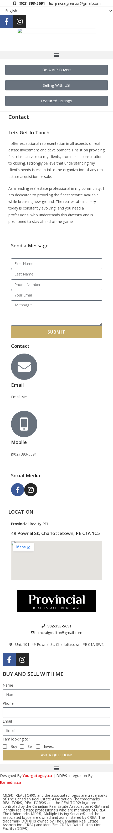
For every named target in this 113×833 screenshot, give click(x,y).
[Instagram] (19, 21)
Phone (8, 703)
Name (8, 685)
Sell (30, 746)
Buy (14, 746)
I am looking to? (16, 739)
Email (17, 385)
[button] (56, 55)
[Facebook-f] (6, 21)
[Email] (24, 367)
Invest (49, 746)
